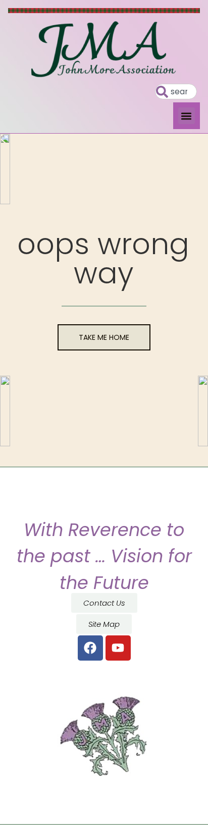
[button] (186, 115)
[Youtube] (118, 648)
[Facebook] (90, 648)
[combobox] (176, 91)
